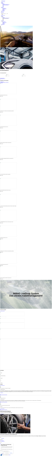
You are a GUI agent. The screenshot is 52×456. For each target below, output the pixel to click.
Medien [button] (2, 7)
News (2, 2)
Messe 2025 (2, 20)
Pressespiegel (4, 23)
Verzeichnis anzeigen (2, 289)
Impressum (2, 430)
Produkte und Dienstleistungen (5, 5)
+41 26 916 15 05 (3, 419)
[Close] (0, 415)
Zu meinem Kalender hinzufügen (4, 380)
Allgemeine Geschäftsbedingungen (4, 431)
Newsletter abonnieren (2, 422)
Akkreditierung (4, 21)
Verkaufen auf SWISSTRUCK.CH (6, 4)
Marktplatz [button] (2, 3)
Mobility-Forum (2, 24)
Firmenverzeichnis (3, 1)
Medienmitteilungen (4, 22)
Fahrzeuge (4, 17)
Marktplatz (2, 426)
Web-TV (3, 10)
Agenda (2, 16)
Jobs (3, 6)
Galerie (3, 9)
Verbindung (2, 427)
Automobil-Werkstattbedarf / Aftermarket (4, 60)
